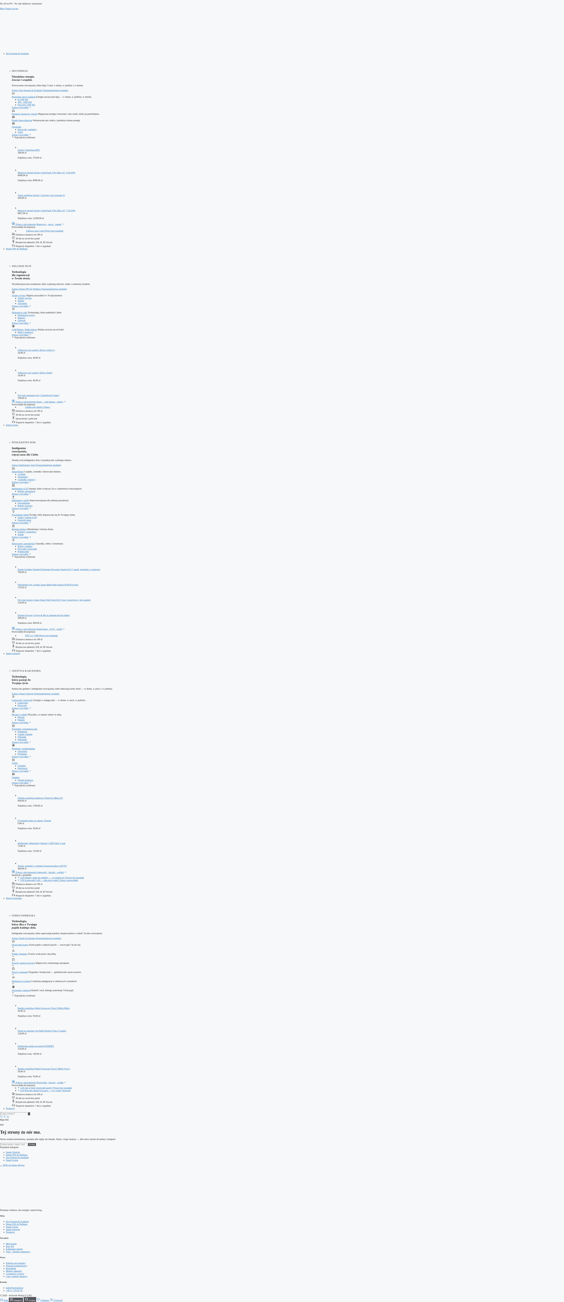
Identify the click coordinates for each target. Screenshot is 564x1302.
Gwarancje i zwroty (15, 1273)
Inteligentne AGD (20, 488)
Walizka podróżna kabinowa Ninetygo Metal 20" (40, 798)
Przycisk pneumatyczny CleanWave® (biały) (38, 395)
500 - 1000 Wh (25, 102)
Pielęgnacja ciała (19, 312)
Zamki (21, 534)
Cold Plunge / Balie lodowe (24, 329)
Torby (20, 132)
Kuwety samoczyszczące (23, 963)
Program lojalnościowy (16, 1266)
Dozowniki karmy (20, 945)
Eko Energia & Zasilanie (17, 53)
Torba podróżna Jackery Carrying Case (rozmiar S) (41, 195)
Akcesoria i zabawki (21, 990)
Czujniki (22, 474)
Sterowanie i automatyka (23, 543)
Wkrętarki (22, 739)
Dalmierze (22, 731)
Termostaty (23, 477)
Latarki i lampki (25, 734)
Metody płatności (14, 1271)
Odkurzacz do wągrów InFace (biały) (35, 373)
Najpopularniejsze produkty (55, 90)
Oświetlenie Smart (20, 515)
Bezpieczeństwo (19, 529)
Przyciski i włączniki (27, 549)
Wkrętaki (22, 737)
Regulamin (11, 1268)
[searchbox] (13, 1113)
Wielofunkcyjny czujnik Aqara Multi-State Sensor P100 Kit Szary (48, 584)
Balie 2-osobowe (25, 332)
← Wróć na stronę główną (12, 1165)
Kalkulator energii (14, 1249)
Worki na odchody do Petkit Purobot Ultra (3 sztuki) (42, 1031)
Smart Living (12, 425)
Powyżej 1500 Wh (26, 105)
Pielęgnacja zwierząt (21, 981)
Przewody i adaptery (27, 129)
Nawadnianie (24, 503)
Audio (15, 763)
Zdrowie (22, 320)
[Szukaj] (29, 1113)
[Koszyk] (7, 1117)
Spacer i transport (20, 972)
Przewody (22, 705)
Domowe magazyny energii (24, 114)
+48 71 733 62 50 (14, 1290)
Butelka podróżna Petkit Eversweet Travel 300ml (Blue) (44, 1008)
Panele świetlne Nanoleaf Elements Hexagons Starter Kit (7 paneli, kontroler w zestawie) (59, 569)
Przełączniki (23, 551)
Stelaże (21, 301)
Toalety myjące (19, 295)
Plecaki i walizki (19, 714)
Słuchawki (22, 768)
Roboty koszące (25, 505)
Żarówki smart (24, 520)
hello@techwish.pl (14, 1288)
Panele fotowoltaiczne (22, 120)
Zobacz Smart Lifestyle (23, 694)
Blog (2, 8)
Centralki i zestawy (26, 479)
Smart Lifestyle (13, 653)
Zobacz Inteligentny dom (24, 465)
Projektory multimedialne (23, 748)
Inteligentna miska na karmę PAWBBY (36, 1046)
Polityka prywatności (15, 1263)
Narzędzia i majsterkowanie (24, 729)
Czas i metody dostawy (16, 1276)
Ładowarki (23, 703)
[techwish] (106, 48)
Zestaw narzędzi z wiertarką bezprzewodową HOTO (42, 866)
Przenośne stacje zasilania (24, 97)
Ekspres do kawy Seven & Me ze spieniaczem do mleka (44, 615)
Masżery (22, 318)
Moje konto (11, 1244)
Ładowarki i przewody (22, 700)
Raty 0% (10, 1246)
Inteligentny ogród (20, 500)
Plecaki (21, 717)
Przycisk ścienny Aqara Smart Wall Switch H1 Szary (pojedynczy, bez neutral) (54, 600)
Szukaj (32, 1144)
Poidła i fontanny (20, 954)
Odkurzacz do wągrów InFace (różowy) (36, 350)
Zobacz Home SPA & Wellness (26, 289)
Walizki (21, 720)
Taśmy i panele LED (27, 517)
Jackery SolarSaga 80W (29, 150)
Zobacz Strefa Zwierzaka (24, 938)
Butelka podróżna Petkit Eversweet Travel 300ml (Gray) (44, 1069)
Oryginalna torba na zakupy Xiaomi (34, 820)
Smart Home (18, 471)
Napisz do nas (11, 8)
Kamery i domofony (27, 532)
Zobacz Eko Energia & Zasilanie (27, 90)
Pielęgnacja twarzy (26, 315)
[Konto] (4, 1117)
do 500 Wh (23, 99)
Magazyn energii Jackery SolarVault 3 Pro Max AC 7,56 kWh (46, 210)
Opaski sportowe (25, 780)
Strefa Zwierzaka (14, 898)
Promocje (10, 1108)
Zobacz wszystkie (20, 107)
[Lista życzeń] (1, 1117)
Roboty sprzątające (26, 491)
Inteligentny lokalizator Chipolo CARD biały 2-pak (41, 843)
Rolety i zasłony (25, 546)
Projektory (22, 754)
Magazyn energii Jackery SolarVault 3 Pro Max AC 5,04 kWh (46, 172)
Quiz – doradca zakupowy (18, 1251)
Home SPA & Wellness (16, 249)
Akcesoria (16, 127)
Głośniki (22, 765)
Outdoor (16, 777)
